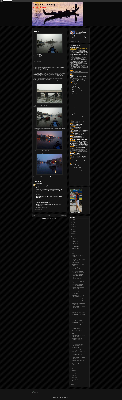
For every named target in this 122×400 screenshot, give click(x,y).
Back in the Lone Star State (77, 290)
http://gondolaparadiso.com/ (75, 104)
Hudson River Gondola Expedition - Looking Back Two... (79, 352)
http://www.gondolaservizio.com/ (76, 107)
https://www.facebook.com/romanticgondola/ (79, 119)
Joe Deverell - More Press (77, 330)
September (74, 366)
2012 (72, 234)
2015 (72, 229)
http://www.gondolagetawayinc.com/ (77, 98)
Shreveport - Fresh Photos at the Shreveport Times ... (78, 282)
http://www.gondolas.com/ (75, 94)
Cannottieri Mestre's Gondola (78, 360)
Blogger (67, 397)
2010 (72, 238)
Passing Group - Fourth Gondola (78, 314)
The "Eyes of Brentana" (76, 246)
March (73, 377)
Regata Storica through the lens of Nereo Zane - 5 (78, 364)
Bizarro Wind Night (75, 262)
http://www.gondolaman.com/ (75, 113)
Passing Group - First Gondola (78, 326)
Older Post (63, 215)
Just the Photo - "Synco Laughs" (78, 312)
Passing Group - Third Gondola (78, 318)
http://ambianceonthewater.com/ (76, 134)
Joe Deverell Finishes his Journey (78, 332)
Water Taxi (74, 253)
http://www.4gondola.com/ (75, 122)
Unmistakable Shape (76, 250)
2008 (72, 382)
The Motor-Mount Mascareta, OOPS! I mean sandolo (78, 345)
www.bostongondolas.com (75, 128)
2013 (72, 233)
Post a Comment (38, 209)
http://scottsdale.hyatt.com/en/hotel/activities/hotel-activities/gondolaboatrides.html (79, 79)
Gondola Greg (80, 31)
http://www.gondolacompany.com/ (76, 85)
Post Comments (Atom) (52, 218)
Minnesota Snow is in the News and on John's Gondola (78, 296)
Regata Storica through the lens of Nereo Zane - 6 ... (78, 358)
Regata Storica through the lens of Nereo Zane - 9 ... (78, 278)
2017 (72, 226)
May (73, 373)
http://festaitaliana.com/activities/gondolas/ (78, 161)
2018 (72, 224)
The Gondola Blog (43, 4)
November (74, 243)
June (73, 372)
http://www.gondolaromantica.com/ (79, 131)
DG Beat (38, 183)
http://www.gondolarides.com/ (76, 90)
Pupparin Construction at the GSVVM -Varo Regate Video (78, 272)
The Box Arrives (75, 293)
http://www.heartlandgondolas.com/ (77, 137)
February (74, 378)
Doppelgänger (75, 309)
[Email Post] (51, 176)
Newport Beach (39, 178)
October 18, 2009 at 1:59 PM (41, 207)
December (74, 241)
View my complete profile (75, 41)
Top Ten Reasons (75, 341)
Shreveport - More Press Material (78, 279)
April (73, 375)
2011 (72, 236)
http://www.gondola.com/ (75, 88)
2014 (72, 231)
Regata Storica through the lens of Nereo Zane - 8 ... (78, 307)
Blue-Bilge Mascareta (76, 347)
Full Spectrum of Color (76, 291)
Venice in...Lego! (75, 267)
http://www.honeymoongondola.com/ (77, 170)
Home (49, 215)
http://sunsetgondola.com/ (82, 96)
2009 (72, 240)
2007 (72, 384)
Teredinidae (74, 257)
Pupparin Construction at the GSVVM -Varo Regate (77, 275)
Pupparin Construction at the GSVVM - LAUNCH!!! (77, 301)
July (73, 370)
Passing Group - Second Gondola (78, 322)
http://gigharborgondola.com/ (75, 165)
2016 (72, 227)
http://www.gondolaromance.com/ (76, 92)
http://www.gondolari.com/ (75, 154)
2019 (72, 222)
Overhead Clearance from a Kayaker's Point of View (77, 339)
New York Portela (75, 248)
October (74, 245)
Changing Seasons (76, 328)
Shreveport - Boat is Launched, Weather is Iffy (78, 288)
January (74, 380)
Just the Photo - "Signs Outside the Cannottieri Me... (78, 317)
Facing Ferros (75, 251)
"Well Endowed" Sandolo (77, 320)
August (73, 368)
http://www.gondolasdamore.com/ (76, 102)
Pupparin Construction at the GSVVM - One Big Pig (77, 285)
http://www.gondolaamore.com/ (76, 100)
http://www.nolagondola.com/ (75, 125)
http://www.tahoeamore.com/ (75, 109)
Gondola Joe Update (76, 361)
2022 (72, 219)
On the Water (74, 342)
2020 (72, 221)
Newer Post (36, 215)
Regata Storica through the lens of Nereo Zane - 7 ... (78, 336)
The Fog (73, 310)
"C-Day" (73, 333)
